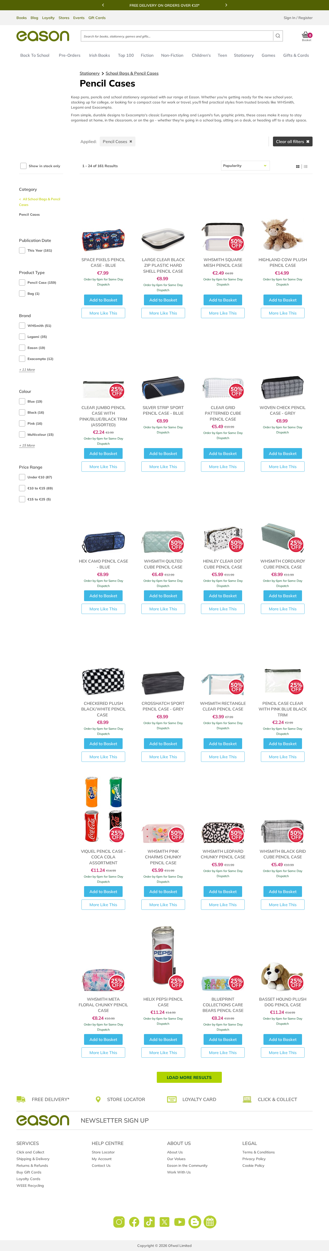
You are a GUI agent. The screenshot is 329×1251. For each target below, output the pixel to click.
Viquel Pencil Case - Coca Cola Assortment (103, 857)
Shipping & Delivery (33, 1159)
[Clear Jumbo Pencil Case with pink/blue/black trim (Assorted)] (103, 366)
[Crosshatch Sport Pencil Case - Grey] (163, 661)
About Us (175, 1152)
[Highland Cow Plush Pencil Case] (282, 218)
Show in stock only (44, 166)
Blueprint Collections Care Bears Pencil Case (223, 1005)
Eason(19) (36, 348)
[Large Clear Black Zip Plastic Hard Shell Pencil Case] (163, 218)
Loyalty (48, 17)
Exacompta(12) (40, 359)
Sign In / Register (298, 17)
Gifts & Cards (296, 55)
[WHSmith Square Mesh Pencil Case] (223, 218)
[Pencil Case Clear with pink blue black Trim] (282, 661)
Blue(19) (35, 401)
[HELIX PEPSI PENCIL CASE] (163, 957)
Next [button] (226, 4)
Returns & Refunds (32, 1165)
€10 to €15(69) (40, 488)
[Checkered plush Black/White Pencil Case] (103, 661)
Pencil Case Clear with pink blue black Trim (283, 709)
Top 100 (126, 55)
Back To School (34, 55)
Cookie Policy (253, 1165)
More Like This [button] (103, 313)
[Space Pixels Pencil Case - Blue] (103, 218)
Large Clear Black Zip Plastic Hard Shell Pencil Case (163, 265)
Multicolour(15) (41, 434)
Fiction (147, 55)
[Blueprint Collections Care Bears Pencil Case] (223, 957)
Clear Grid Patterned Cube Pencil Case (223, 413)
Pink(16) (35, 423)
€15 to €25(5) (39, 499)
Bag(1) (34, 293)
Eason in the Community (187, 1165)
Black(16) (36, 412)
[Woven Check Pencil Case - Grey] (282, 366)
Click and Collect (30, 1152)
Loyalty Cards (28, 1179)
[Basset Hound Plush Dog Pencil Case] (282, 957)
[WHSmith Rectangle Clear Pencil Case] (223, 661)
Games (268, 55)
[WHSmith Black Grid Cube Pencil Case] (282, 809)
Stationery (244, 55)
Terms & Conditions (258, 1152)
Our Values (176, 1159)
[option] (164, 5)
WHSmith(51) (39, 326)
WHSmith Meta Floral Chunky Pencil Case (103, 1005)
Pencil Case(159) (42, 282)
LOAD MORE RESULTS (189, 1077)
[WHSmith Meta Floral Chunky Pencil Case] (103, 957)
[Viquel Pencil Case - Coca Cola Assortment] (103, 809)
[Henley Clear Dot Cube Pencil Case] (223, 519)
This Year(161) (40, 250)
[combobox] (182, 36)
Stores (64, 17)
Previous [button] (102, 4)
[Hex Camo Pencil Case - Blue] (103, 519)
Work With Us (179, 1172)
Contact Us (101, 1165)
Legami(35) (37, 337)
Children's (201, 55)
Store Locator (103, 1152)
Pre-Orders (69, 55)
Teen (222, 55)
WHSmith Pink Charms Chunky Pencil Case (163, 857)
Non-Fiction (172, 55)
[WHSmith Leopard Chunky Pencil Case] (223, 809)
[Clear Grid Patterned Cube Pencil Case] (223, 366)
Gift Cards (97, 17)
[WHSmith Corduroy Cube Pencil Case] (282, 519)
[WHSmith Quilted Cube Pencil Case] (163, 519)
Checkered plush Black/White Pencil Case (103, 709)
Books (21, 17)
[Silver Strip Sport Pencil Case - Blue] (163, 366)
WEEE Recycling (30, 1185)
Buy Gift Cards (28, 1172)
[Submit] (277, 36)
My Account (102, 1159)
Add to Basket (103, 299)
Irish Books (99, 55)
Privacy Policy (254, 1159)
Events (79, 17)
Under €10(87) (40, 477)
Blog (34, 17)
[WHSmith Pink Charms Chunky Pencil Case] (163, 809)
